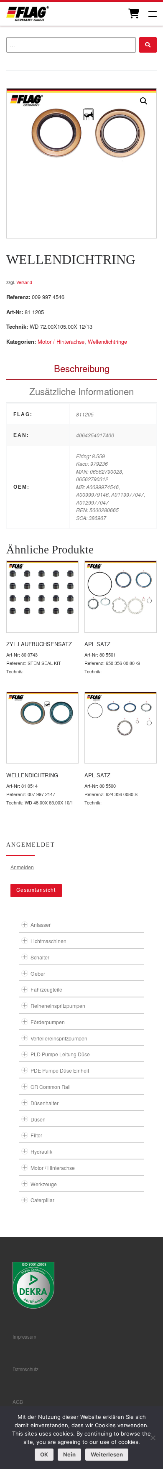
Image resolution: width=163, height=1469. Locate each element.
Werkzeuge (44, 1183)
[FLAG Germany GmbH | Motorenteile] (27, 12)
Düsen (38, 1119)
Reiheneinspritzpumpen (58, 1005)
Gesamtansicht (36, 890)
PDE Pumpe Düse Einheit (60, 1070)
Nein (69, 1454)
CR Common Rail (51, 1086)
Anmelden (22, 866)
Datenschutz (25, 1369)
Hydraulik (41, 1151)
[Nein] (152, 1437)
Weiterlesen (107, 1454)
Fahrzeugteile (46, 989)
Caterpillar (42, 1199)
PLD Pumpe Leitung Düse (60, 1054)
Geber (38, 973)
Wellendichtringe (107, 341)
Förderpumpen (48, 1021)
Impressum (24, 1336)
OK (44, 1454)
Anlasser (41, 924)
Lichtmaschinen (48, 940)
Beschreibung (82, 368)
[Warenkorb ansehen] (133, 13)
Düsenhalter (45, 1102)
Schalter (40, 957)
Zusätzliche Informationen (81, 391)
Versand (24, 282)
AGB (18, 1401)
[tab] (81, 368)
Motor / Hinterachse (61, 341)
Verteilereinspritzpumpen (59, 1038)
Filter (36, 1135)
